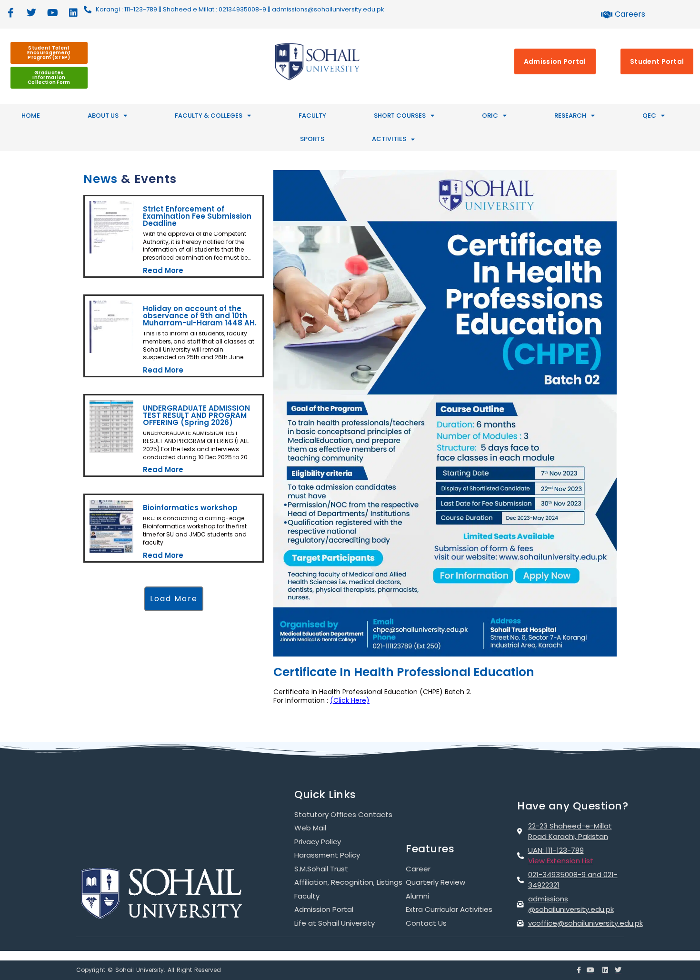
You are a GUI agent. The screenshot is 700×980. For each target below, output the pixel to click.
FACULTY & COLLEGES (208, 115)
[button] (173, 587)
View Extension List (560, 861)
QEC (649, 115)
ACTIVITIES (389, 138)
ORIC (490, 115)
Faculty (312, 115)
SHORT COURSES (400, 115)
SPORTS (312, 138)
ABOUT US (103, 115)
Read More (162, 269)
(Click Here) (350, 700)
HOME (30, 115)
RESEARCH (570, 115)
